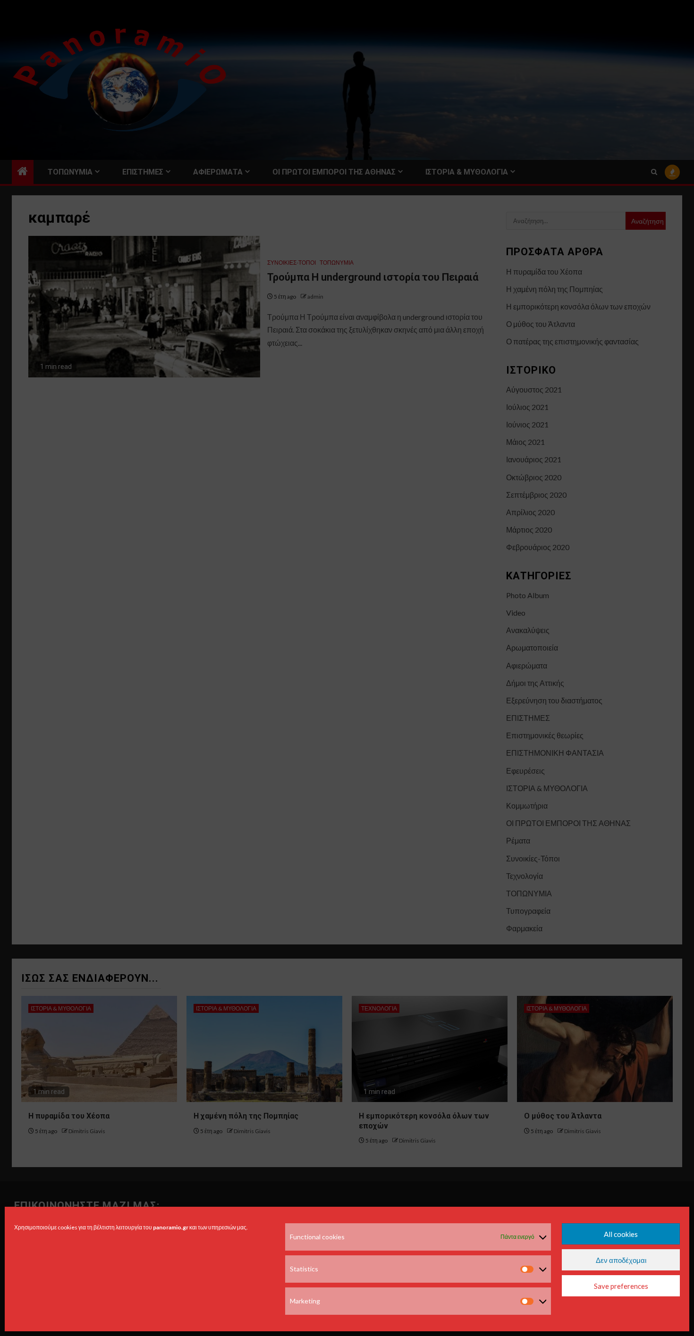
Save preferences (621, 1286)
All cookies (621, 1234)
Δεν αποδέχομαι (621, 1260)
